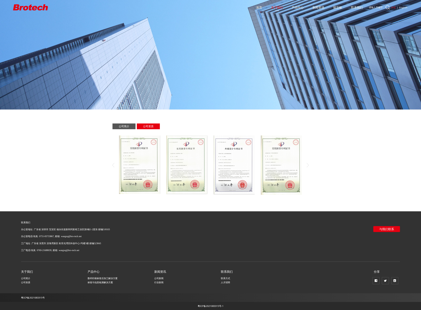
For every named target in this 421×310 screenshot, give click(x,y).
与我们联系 (386, 229)
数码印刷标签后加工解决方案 (103, 278)
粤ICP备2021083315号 (33, 297)
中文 (393, 7)
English (403, 7)
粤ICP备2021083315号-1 (210, 306)
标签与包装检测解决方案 (100, 282)
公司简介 (124, 126)
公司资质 (148, 126)
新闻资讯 (318, 7)
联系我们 (357, 7)
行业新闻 (158, 282)
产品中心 (298, 7)
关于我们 (277, 7)
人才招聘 (225, 282)
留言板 (337, 7)
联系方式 (225, 278)
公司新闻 (158, 278)
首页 (259, 7)
